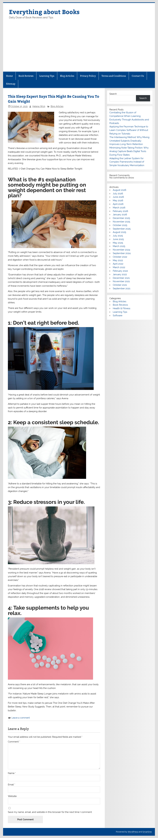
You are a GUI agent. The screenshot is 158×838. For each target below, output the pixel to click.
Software (117, 315)
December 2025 (121, 218)
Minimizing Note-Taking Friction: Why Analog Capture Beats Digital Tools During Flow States (129, 151)
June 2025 (118, 239)
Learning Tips (46, 75)
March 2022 (119, 267)
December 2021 (121, 278)
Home (9, 75)
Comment (14, 742)
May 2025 (118, 242)
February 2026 (120, 211)
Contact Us (138, 75)
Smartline (147, 832)
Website (12, 796)
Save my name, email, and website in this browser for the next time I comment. (50, 812)
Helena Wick (38, 106)
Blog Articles (67, 75)
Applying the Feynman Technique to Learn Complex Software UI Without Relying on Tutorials (128, 130)
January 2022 (120, 274)
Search (113, 93)
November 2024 (121, 249)
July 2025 (118, 235)
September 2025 (122, 228)
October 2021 (120, 285)
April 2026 (118, 204)
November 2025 (121, 221)
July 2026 (118, 193)
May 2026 (118, 200)
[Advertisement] (79, 48)
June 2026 (118, 197)
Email (11, 785)
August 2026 (119, 190)
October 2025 (120, 225)
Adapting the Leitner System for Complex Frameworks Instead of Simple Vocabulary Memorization (126, 162)
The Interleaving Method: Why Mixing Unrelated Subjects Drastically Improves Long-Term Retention (129, 141)
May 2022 (118, 260)
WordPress (133, 832)
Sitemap (10, 83)
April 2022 (118, 263)
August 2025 (119, 232)
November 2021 (121, 281)
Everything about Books (44, 12)
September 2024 (122, 253)
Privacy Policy (88, 75)
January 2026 (120, 214)
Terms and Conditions (114, 75)
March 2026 (119, 207)
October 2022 (120, 256)
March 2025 (119, 246)
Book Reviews (26, 75)
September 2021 (121, 288)
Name (12, 773)
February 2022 (120, 271)
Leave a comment (21, 718)
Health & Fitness (121, 308)
